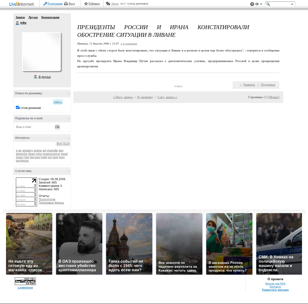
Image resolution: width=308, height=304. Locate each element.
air (20, 150)
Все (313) (63, 143)
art (44, 150)
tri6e (17, 23)
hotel (44, 157)
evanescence (51, 154)
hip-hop (35, 157)
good (64, 154)
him (26, 157)
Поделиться (268, 84)
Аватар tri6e (41, 51)
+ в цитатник (129, 43)
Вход (72, 3)
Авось (115, 3)
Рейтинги (94, 3)
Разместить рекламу (275, 289)
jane (55, 157)
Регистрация (55, 3)
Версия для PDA (275, 283)
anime (38, 150)
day (61, 150)
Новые (274, 97)
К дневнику (145, 97)
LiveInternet (23, 4)
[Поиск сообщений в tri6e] (57, 102)
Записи (20, 17)
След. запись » (167, 97)
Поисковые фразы (51, 202)
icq (50, 157)
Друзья (33, 17)
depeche (21, 154)
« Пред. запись (123, 97)
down (31, 154)
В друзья (45, 77)
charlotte (52, 150)
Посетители (47, 199)
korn (62, 157)
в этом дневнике (30, 108)
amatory (27, 150)
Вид (258, 5)
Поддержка (252, 4)
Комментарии (50, 17)
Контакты (275, 286)
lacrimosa (22, 160)
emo (39, 154)
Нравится (249, 84)
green (20, 157)
